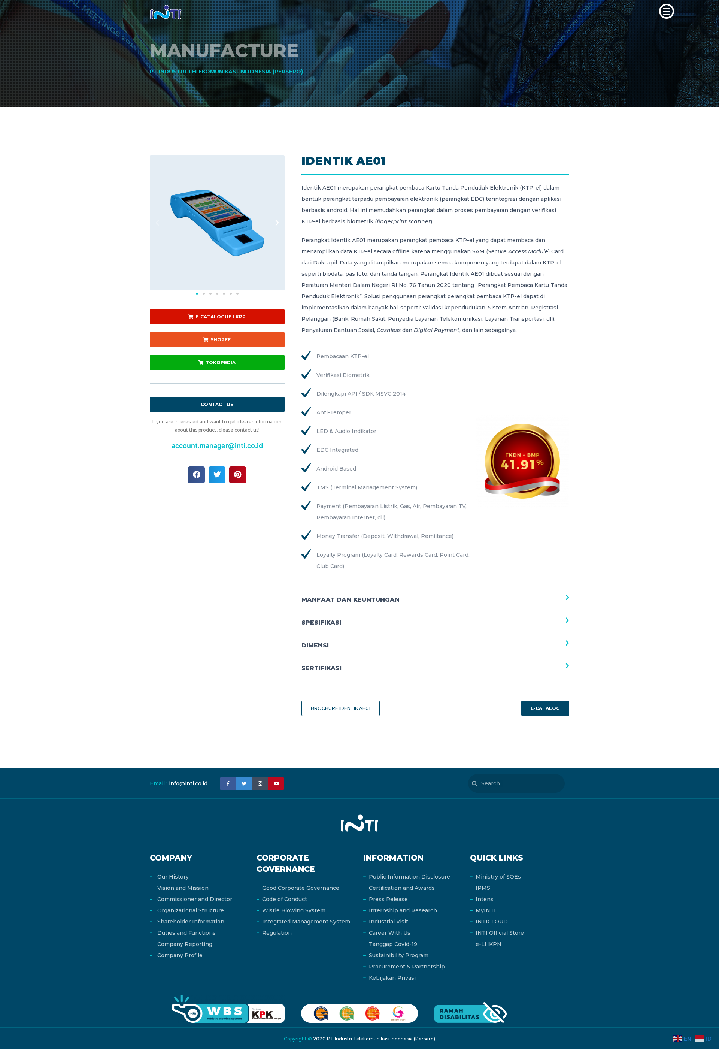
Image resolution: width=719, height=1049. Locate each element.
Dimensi (315, 645)
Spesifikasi (321, 622)
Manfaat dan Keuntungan (350, 599)
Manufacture (224, 50)
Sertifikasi (321, 668)
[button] (666, 11)
